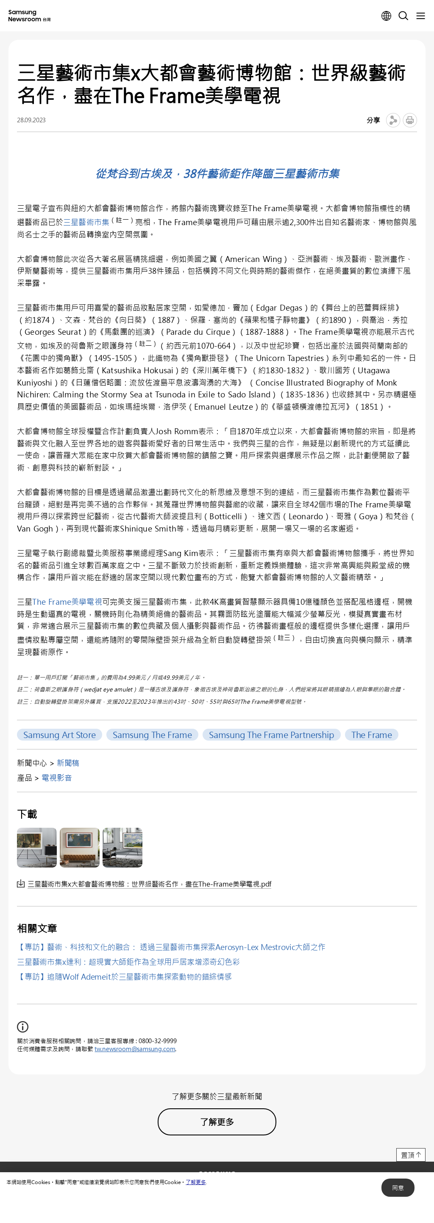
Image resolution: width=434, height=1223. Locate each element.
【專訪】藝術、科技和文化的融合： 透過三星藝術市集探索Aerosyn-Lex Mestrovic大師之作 (171, 947)
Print (410, 120)
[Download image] (37, 848)
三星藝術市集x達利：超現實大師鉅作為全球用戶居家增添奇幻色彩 (128, 962)
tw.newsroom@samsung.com (135, 1049)
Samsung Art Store (59, 734)
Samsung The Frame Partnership (271, 734)
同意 (398, 1188)
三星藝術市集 (86, 222)
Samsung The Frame (152, 734)
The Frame (371, 734)
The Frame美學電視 (67, 602)
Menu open (420, 16)
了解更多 (196, 1182)
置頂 (408, 1155)
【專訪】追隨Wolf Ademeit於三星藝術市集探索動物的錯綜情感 (124, 977)
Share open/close (393, 120)
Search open (403, 16)
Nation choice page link (386, 16)
